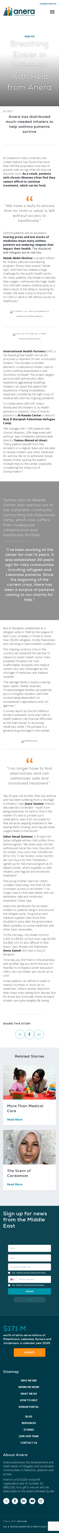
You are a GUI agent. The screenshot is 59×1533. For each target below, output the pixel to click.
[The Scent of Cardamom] (29, 1147)
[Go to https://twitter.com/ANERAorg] (6, 1501)
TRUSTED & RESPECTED (20, 1526)
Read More (16, 1119)
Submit (29, 1291)
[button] (12, 1279)
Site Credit (22, 1521)
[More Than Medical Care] (29, 1082)
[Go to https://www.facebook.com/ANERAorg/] (15, 1501)
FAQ (5, 1526)
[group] (29, 1335)
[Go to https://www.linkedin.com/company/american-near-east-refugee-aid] (23, 1501)
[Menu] (52, 12)
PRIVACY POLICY (40, 1526)
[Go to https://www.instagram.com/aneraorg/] (41, 1501)
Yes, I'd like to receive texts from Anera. (28, 1285)
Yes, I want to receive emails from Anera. (29, 1273)
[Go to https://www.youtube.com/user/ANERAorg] (32, 1501)
